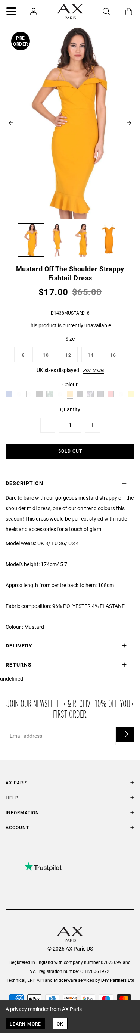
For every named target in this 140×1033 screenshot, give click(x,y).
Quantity (70, 409)
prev (11, 122)
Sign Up (125, 734)
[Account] (33, 11)
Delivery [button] (19, 645)
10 (46, 355)
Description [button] (24, 483)
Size (70, 338)
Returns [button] (19, 664)
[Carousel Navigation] (70, 122)
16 (113, 355)
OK (60, 1024)
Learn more (25, 1024)
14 (91, 355)
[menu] (11, 12)
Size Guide (93, 370)
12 (68, 355)
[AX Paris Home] (70, 11)
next (128, 122)
